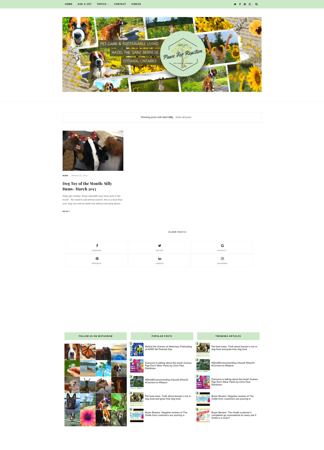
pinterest (96, 263)
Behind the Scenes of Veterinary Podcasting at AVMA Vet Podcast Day (168, 348)
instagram (222, 263)
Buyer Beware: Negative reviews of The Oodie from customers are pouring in (166, 413)
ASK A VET (85, 4)
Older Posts (177, 232)
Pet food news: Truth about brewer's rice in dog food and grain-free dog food (168, 397)
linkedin (159, 263)
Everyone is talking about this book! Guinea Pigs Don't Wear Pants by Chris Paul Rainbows (168, 365)
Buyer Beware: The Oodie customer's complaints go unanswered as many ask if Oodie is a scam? (233, 415)
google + (222, 250)
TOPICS (102, 4)
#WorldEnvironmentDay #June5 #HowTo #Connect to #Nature (166, 381)
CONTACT (120, 4)
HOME (69, 4)
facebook (96, 250)
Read (66, 211)
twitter (159, 250)
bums (65, 176)
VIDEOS (136, 4)
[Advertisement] (162, 290)
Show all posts (183, 117)
